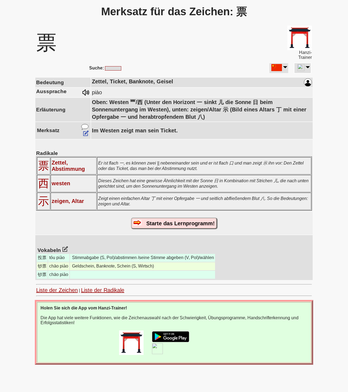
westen (61, 183)
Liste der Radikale (102, 290)
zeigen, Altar (68, 201)
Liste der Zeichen (57, 290)
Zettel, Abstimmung (68, 166)
